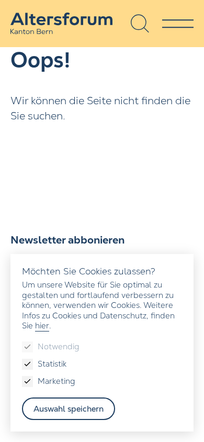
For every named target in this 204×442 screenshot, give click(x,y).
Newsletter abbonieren (67, 240)
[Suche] (140, 23)
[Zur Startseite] (61, 23)
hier (42, 325)
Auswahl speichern (68, 409)
